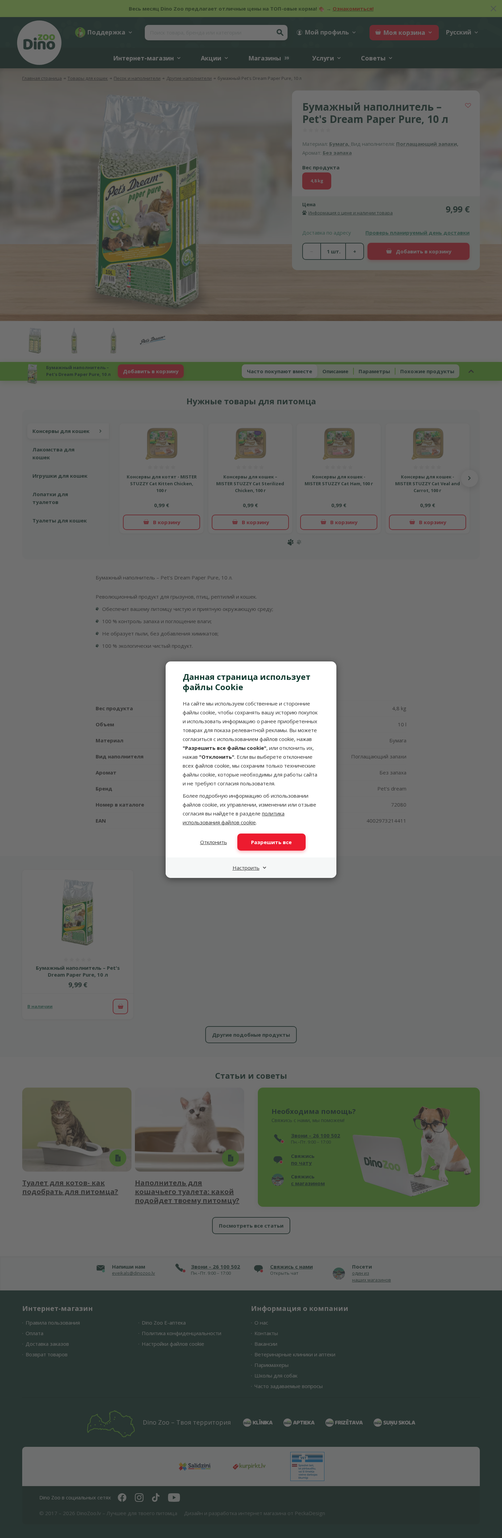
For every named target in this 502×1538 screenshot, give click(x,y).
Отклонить (213, 842)
